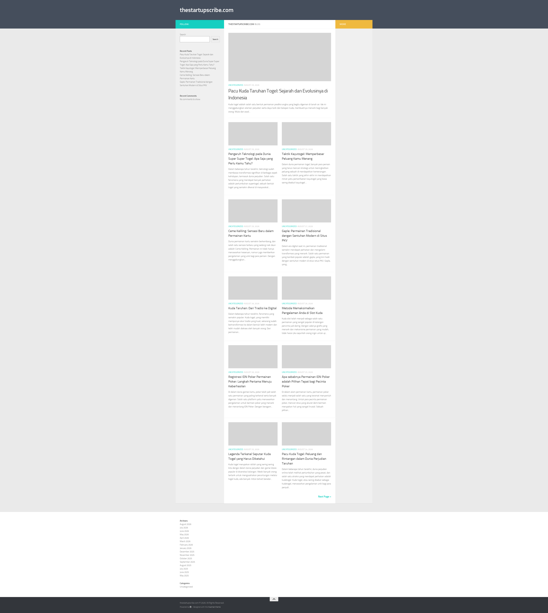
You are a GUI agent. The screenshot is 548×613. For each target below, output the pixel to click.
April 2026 (184, 538)
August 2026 (185, 524)
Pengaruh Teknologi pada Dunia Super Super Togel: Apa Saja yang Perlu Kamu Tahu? (250, 158)
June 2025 (184, 572)
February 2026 (186, 545)
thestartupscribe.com (206, 10)
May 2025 (184, 575)
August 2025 (185, 565)
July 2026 (184, 527)
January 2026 (185, 548)
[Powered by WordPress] (191, 607)
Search (183, 34)
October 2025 (186, 558)
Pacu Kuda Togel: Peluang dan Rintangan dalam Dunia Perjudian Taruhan (304, 458)
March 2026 (185, 541)
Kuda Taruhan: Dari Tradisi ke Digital (252, 308)
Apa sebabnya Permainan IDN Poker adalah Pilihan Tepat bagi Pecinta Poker (306, 381)
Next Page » (324, 496)
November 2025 (187, 555)
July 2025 (184, 568)
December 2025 (187, 551)
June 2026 (184, 531)
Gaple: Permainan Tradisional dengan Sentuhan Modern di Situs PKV (304, 235)
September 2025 (187, 562)
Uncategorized (235, 85)
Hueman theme (214, 607)
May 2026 (184, 534)
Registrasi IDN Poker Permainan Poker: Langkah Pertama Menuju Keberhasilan (250, 381)
